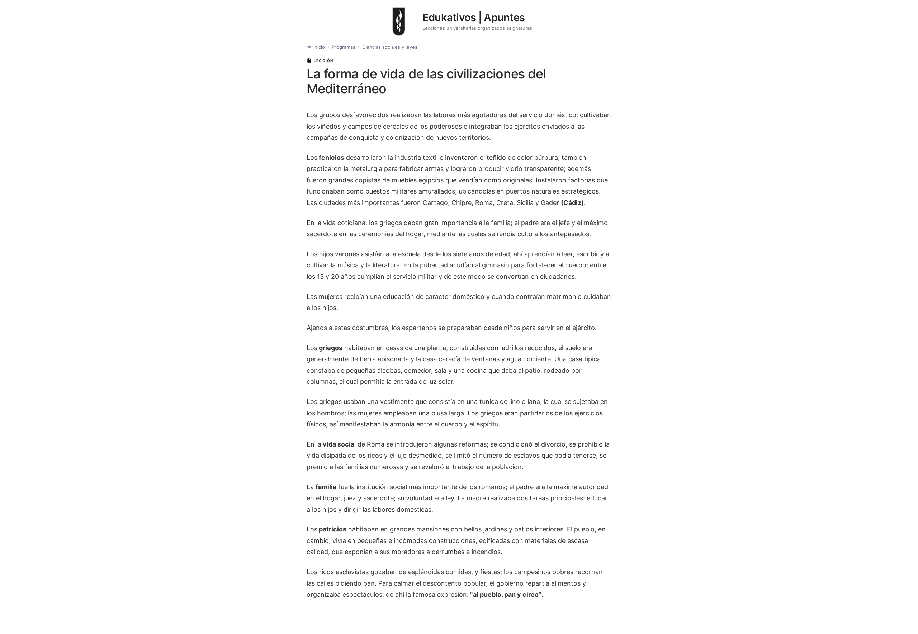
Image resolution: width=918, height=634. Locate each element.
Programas (343, 47)
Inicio (319, 47)
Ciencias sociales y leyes (389, 47)
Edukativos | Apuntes (473, 17)
